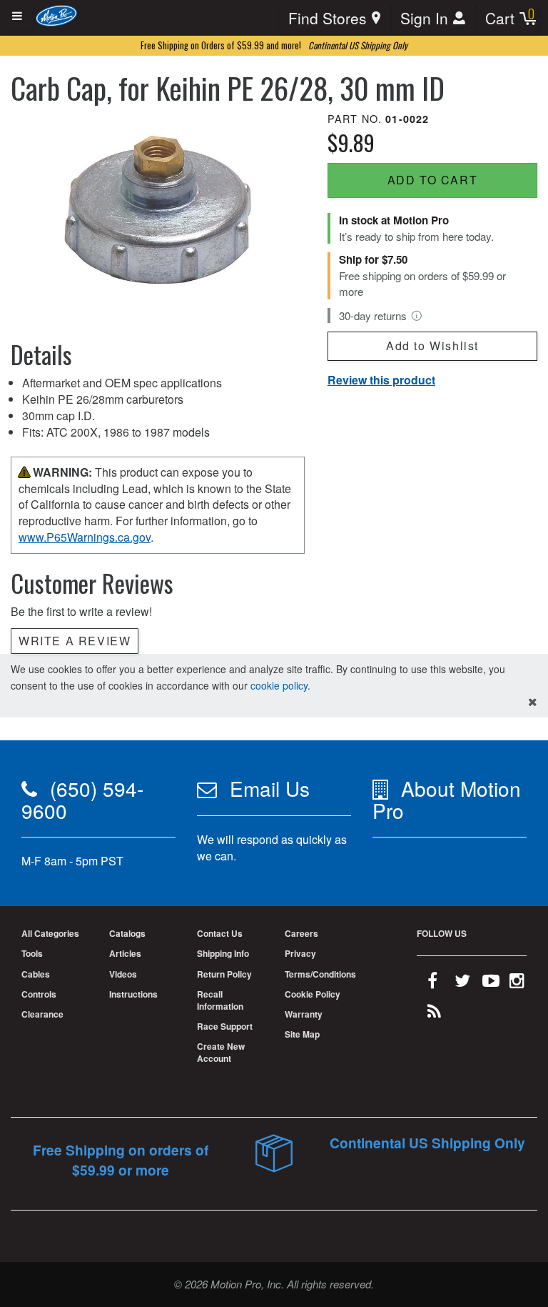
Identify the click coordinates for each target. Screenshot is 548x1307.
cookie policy (279, 685)
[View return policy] (416, 315)
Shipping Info (223, 953)
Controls (38, 994)
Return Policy (224, 974)
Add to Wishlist (432, 345)
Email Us (270, 788)
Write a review (75, 640)
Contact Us (220, 933)
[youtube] (490, 983)
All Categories (50, 933)
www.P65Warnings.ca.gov (85, 537)
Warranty (304, 1014)
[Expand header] (18, 16)
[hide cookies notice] (532, 702)
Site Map (302, 1034)
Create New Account (221, 1052)
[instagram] (516, 983)
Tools (32, 953)
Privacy (300, 953)
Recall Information (220, 1000)
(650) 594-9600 (82, 799)
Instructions (133, 994)
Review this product (381, 380)
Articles (125, 953)
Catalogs (127, 933)
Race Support (225, 1026)
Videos (123, 974)
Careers (301, 933)
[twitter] (462, 983)
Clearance (42, 1014)
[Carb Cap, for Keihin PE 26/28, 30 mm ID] (158, 208)
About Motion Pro (446, 799)
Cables (35, 974)
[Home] (57, 14)
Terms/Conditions (320, 974)
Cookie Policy (312, 994)
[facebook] (432, 983)
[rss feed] (434, 1014)
